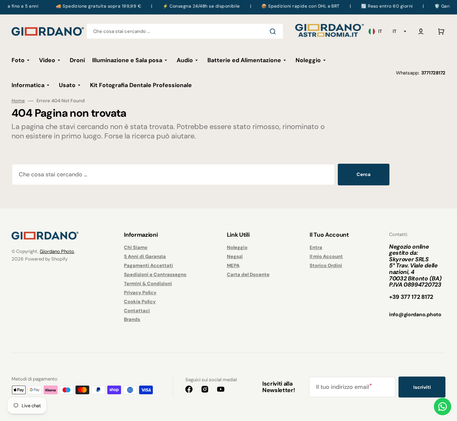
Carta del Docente (248, 274)
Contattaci (137, 311)
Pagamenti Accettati (148, 265)
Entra (316, 247)
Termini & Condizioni (148, 283)
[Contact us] (442, 406)
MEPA (233, 265)
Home (18, 101)
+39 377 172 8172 (411, 297)
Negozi (235, 256)
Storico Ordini (326, 265)
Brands (132, 319)
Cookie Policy (140, 301)
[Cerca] (274, 31)
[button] (421, 31)
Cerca (364, 174)
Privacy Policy (140, 292)
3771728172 (433, 73)
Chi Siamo (135, 247)
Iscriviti (422, 387)
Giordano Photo (57, 251)
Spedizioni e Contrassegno (155, 274)
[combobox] (185, 31)
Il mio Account (326, 256)
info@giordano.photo (415, 314)
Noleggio (237, 247)
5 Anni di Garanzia (145, 256)
